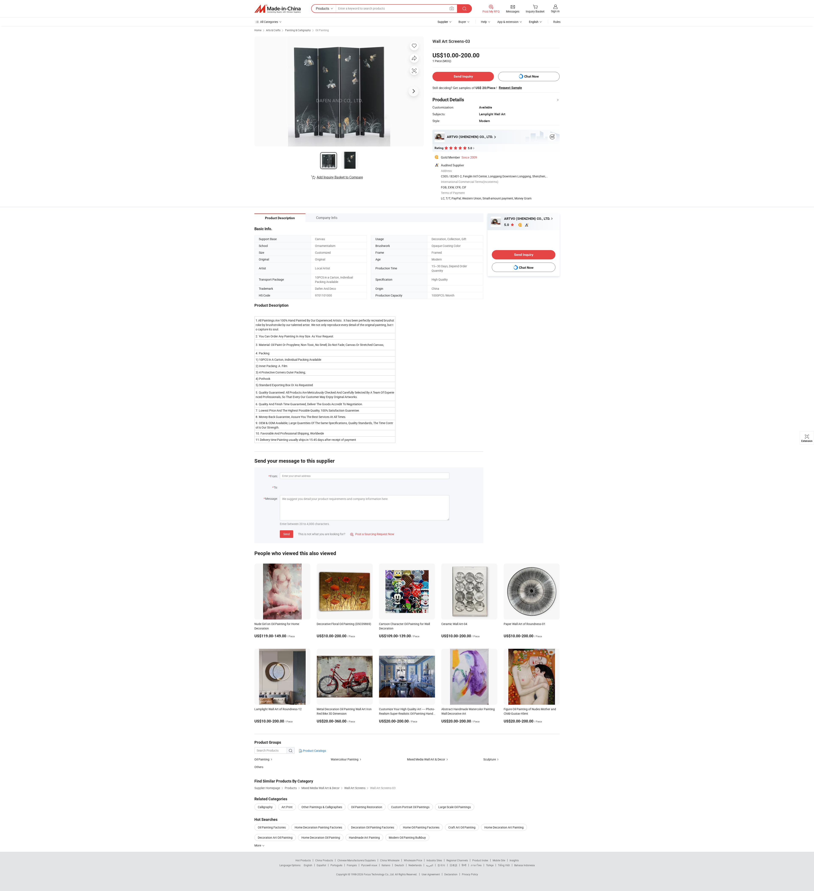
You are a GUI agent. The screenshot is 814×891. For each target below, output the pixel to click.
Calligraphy (265, 807)
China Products (324, 860)
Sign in (555, 11)
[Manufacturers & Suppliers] (277, 8)
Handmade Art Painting (364, 837)
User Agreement (431, 874)
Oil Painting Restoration (366, 807)
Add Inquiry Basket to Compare (340, 177)
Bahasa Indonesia (524, 865)
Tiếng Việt (504, 865)
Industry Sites (434, 860)
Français (352, 865)
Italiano (386, 865)
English (308, 865)
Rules (556, 22)
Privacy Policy (470, 874)
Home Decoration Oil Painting (320, 837)
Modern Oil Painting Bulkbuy (407, 837)
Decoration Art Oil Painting (275, 837)
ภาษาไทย (476, 865)
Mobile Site (499, 860)
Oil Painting (322, 30)
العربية (429, 865)
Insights (514, 860)
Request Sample (510, 88)
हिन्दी (464, 865)
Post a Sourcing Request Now (372, 534)
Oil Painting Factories (272, 827)
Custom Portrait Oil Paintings (410, 807)
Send (286, 534)
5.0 (507, 225)
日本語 (453, 865)
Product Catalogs (314, 751)
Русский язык (369, 865)
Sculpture (489, 759)
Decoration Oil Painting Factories (372, 827)
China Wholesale (389, 860)
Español (321, 865)
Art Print (287, 807)
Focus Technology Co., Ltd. (379, 874)
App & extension (508, 22)
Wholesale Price (413, 860)
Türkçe (489, 865)
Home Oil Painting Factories (421, 827)
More (258, 845)
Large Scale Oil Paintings (454, 807)
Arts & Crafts (273, 30)
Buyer (462, 22)
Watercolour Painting (344, 759)
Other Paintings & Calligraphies (321, 807)
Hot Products (303, 860)
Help (484, 22)
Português (336, 865)
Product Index (480, 860)
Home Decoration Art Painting (504, 827)
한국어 (441, 865)
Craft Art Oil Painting (461, 827)
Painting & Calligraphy (298, 30)
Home (257, 30)
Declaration (450, 874)
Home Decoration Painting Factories (318, 827)
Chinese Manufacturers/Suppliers (356, 860)
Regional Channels (457, 860)
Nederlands (415, 865)
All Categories (269, 22)
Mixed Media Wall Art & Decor (426, 759)
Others (258, 767)
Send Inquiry (463, 76)
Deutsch (399, 865)
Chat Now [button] (531, 76)
